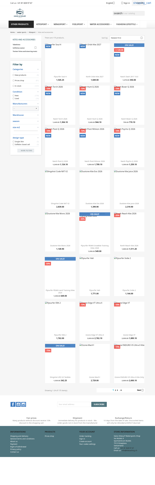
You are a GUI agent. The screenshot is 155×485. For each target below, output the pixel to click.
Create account (85, 441)
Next (140, 390)
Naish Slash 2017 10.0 (129, 76)
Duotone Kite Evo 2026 (95, 203)
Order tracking (85, 436)
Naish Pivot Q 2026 (60, 161)
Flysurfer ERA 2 (60, 335)
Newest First (127, 37)
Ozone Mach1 (94, 377)
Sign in (82, 439)
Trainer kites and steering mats (25, 51)
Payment (13, 444)
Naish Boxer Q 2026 (129, 119)
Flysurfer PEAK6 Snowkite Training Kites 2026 (95, 246)
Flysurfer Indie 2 (129, 290)
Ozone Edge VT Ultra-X (95, 335)
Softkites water (19, 48)
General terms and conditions (22, 439)
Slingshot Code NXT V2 (60, 203)
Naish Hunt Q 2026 (94, 119)
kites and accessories (24, 39)
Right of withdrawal (18, 447)
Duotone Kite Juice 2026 (129, 203)
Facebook (13, 404)
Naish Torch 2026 (60, 119)
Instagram (23, 404)
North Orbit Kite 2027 (94, 76)
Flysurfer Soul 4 (60, 76)
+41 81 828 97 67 (24, 3)
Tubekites (16, 44)
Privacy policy (15, 449)
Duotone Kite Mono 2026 (60, 245)
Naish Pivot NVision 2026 (95, 161)
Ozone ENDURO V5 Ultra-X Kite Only (129, 377)
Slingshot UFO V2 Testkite (60, 377)
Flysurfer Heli (94, 290)
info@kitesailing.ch (129, 450)
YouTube (18, 404)
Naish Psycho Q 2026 (129, 161)
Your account (87, 431)
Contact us (14, 452)
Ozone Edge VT (129, 335)
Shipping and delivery (19, 436)
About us (14, 441)
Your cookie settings (87, 444)
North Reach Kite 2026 (129, 245)
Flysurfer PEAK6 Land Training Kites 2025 (60, 291)
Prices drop (49, 436)
